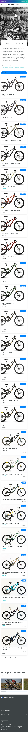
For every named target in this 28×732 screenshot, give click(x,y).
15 (15, 657)
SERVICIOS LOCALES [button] (5, 710)
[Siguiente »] (18, 657)
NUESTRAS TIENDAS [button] (5, 714)
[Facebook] (1, 729)
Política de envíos (16, 724)
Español (4, 721)
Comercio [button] (3, 702)
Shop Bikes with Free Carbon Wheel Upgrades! (14, 1)
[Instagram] (4, 729)
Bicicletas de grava (19, 67)
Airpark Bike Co (5, 724)
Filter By (4, 72)
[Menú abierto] (3, 4)
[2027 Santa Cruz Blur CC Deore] (14, 223)
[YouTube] (6, 729)
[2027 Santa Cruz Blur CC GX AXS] (14, 247)
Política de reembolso (6, 726)
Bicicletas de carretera (7, 67)
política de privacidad (17, 726)
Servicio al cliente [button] (5, 706)
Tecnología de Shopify (17, 727)
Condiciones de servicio (6, 727)
